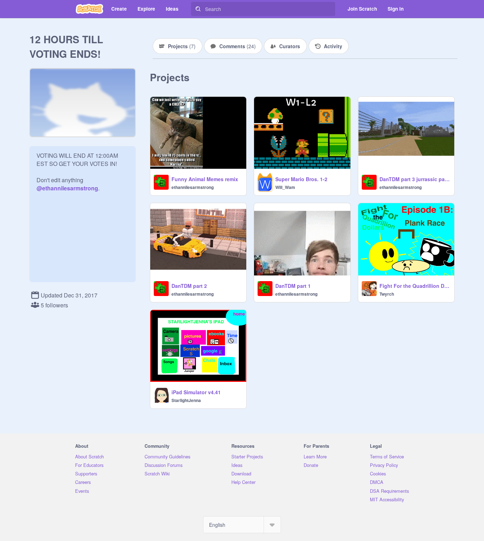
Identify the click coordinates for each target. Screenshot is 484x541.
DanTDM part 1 (293, 285)
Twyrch (386, 294)
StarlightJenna (186, 400)
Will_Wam (285, 187)
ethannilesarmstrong (192, 187)
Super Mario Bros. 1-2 (301, 179)
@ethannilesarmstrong (67, 188)
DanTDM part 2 (189, 285)
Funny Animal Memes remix (204, 179)
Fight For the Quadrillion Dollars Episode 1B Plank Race (414, 285)
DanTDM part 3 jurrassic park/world (414, 179)
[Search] (198, 9)
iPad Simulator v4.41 (196, 392)
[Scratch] (89, 9)
